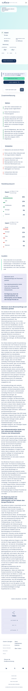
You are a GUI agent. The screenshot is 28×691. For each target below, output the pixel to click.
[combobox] (11, 90)
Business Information (7, 648)
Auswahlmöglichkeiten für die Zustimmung (14, 687)
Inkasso (4, 653)
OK (22, 89)
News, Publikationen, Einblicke (18, 643)
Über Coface (18, 648)
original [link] (18, 75)
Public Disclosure (14, 681)
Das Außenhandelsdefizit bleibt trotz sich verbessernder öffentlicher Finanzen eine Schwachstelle (13, 287)
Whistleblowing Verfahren (14, 684)
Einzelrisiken (5, 650)
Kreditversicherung (6, 645)
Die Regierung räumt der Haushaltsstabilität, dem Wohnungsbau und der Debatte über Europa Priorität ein (13, 296)
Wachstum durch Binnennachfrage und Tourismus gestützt (13, 278)
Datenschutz (14, 678)
